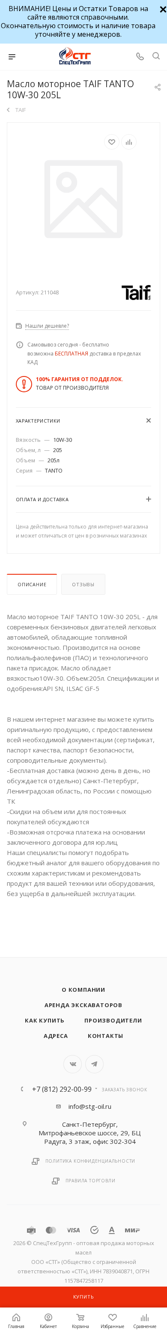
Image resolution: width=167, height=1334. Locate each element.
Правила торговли (91, 1181)
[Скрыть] (162, 8)
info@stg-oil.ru (90, 1106)
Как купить (45, 1020)
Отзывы (83, 584)
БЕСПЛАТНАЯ (71, 353)
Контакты (105, 1036)
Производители (113, 1020)
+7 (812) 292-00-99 (62, 1089)
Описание (32, 584)
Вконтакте (72, 1064)
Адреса (56, 1036)
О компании (83, 989)
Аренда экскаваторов (83, 1005)
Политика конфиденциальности (90, 1161)
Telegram (94, 1064)
